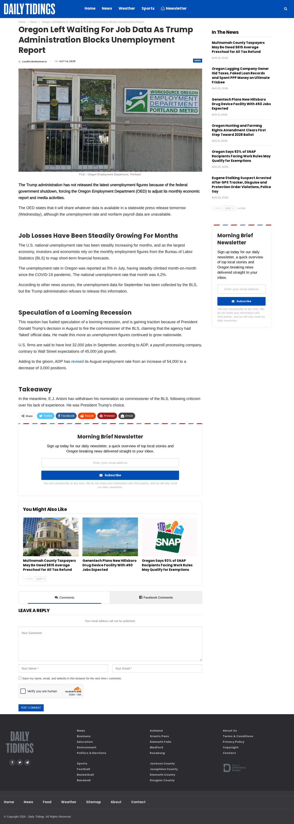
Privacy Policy (233, 742)
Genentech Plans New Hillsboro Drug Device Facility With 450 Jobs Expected (241, 104)
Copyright (230, 747)
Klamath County (162, 775)
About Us (230, 731)
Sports (148, 8)
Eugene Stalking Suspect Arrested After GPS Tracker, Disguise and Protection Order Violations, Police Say (241, 185)
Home (90, 8)
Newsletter (176, 8)
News (107, 8)
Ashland (156, 731)
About (116, 802)
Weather (127, 8)
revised (77, 361)
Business (84, 736)
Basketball (85, 775)
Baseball (84, 780)
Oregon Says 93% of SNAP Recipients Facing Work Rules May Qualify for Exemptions (241, 156)
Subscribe (113, 475)
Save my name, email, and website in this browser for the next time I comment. (72, 678)
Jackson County (162, 763)
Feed (47, 802)
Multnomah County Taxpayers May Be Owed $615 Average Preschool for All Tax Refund (238, 47)
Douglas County (162, 780)
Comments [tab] (66, 597)
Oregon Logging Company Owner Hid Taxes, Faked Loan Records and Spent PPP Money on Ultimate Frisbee (241, 75)
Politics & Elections (91, 753)
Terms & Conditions (238, 736)
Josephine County (164, 769)
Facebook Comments (158, 597)
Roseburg (157, 753)
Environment (86, 747)
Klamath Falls (160, 742)
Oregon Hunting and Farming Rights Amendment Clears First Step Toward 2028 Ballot (239, 130)
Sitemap (93, 802)
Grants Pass (159, 736)
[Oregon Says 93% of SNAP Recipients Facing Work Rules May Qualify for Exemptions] (169, 537)
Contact (229, 753)
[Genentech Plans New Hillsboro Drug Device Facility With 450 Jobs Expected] (110, 537)
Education (85, 742)
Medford (156, 747)
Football (83, 769)
